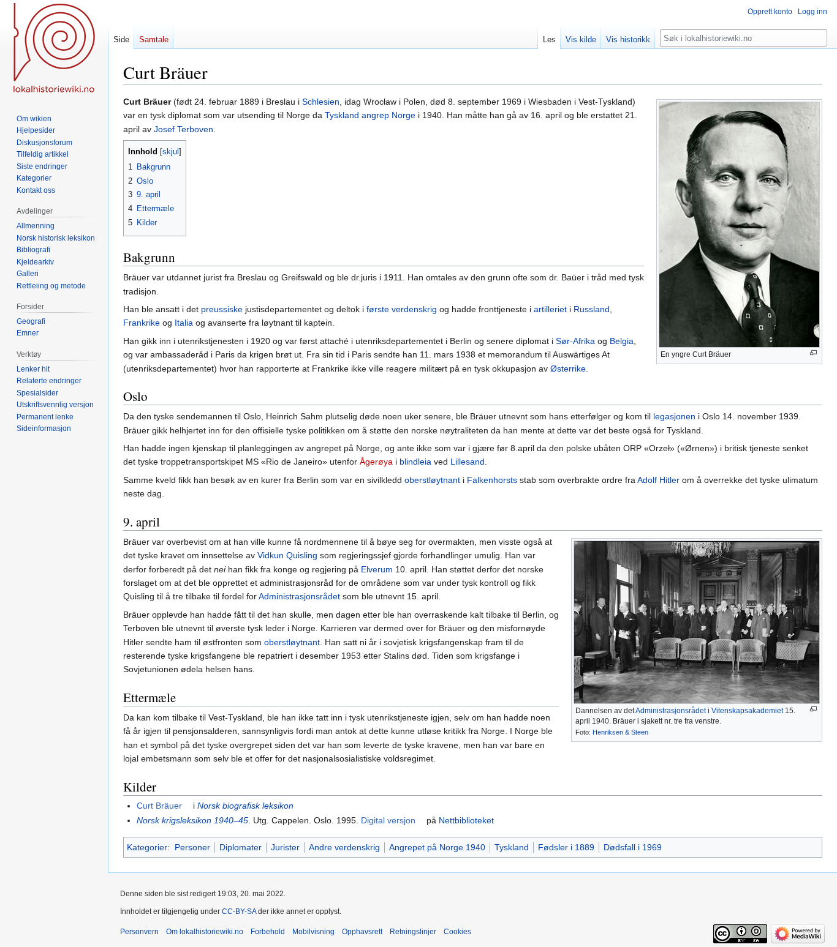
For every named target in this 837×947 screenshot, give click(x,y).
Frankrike (141, 323)
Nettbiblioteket (466, 820)
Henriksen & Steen (620, 732)
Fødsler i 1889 (566, 847)
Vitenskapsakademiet (747, 710)
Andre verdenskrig (344, 847)
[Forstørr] (813, 353)
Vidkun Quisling (287, 555)
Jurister (285, 847)
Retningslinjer (413, 931)
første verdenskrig (401, 309)
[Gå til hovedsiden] (54, 49)
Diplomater (240, 847)
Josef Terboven (183, 129)
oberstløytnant (432, 480)
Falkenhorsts (492, 480)
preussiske (222, 309)
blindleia (415, 461)
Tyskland (511, 847)
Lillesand (467, 461)
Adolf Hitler (658, 480)
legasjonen (674, 416)
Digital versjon (388, 820)
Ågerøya (376, 461)
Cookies (457, 931)
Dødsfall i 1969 (633, 847)
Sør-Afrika (575, 341)
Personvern (139, 931)
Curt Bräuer (159, 805)
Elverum (377, 569)
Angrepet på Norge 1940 (437, 847)
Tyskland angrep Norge (370, 115)
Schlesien (320, 102)
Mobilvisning (313, 931)
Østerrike (568, 368)
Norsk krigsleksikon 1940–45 (192, 820)
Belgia (622, 341)
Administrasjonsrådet (670, 710)
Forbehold (268, 931)
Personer (192, 847)
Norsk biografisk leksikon (245, 805)
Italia (184, 323)
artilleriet (550, 309)
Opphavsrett (362, 931)
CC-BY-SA (239, 911)
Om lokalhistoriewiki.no (204, 931)
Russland (592, 309)
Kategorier (147, 847)
